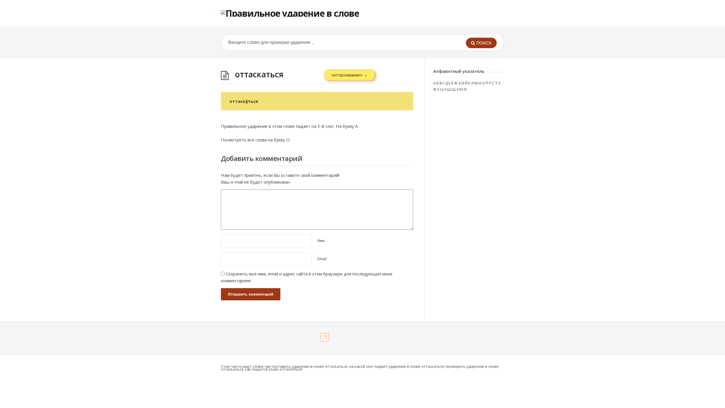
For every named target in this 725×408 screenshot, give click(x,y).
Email (322, 258)
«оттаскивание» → (349, 75)
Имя (321, 240)
